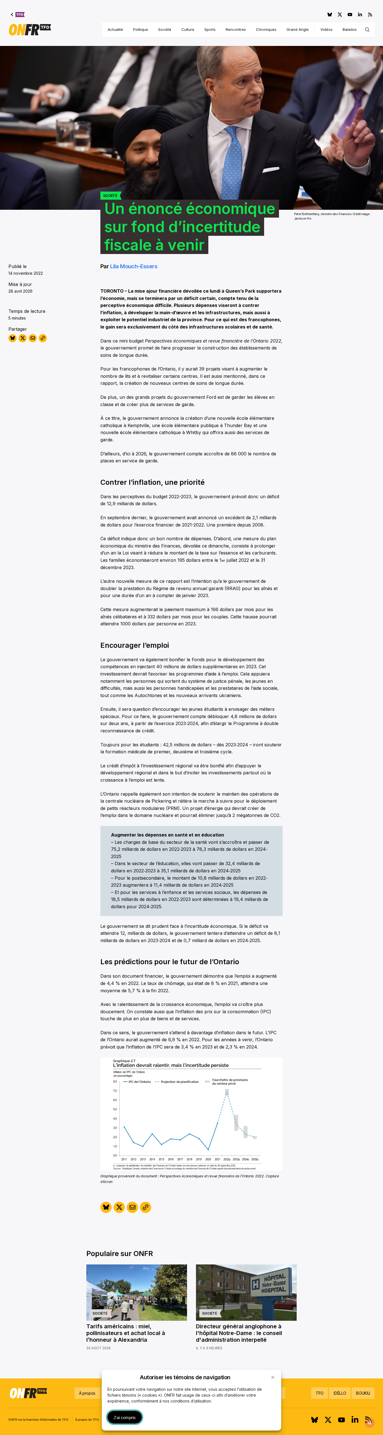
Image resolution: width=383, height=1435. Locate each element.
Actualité (115, 29)
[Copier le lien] (43, 338)
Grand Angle (298, 29)
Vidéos (326, 29)
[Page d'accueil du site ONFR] (30, 30)
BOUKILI (363, 1393)
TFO (320, 1393)
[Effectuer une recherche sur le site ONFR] (367, 30)
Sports (210, 29)
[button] (273, 1377)
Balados (350, 29)
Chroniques (266, 29)
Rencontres (236, 29)
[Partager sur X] (23, 338)
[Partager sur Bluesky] (12, 338)
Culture (187, 29)
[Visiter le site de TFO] (17, 14)
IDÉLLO (340, 1393)
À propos (87, 1393)
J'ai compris (125, 1417)
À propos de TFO (87, 1419)
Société (164, 29)
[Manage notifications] (369, 1422)
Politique (140, 29)
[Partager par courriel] (33, 338)
